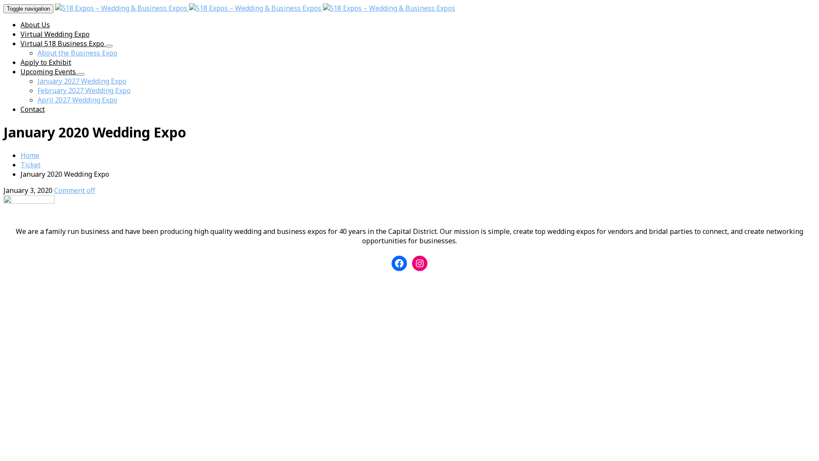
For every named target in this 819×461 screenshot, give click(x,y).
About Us (35, 24)
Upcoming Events (49, 71)
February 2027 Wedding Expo (84, 90)
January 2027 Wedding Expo (82, 81)
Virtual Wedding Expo (55, 34)
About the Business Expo (77, 53)
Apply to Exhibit (45, 62)
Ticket (30, 164)
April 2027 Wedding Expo (77, 100)
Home (29, 155)
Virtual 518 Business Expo (63, 43)
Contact (32, 109)
